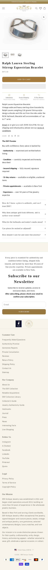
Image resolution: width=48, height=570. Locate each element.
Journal (5, 413)
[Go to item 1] (5, 55)
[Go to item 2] (12, 55)
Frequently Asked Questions (13, 340)
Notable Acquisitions (10, 393)
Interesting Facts (9, 425)
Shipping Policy (8, 364)
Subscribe (24, 312)
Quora (4, 466)
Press (4, 417)
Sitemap (5, 372)
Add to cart (24, 79)
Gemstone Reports (10, 348)
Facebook (6, 450)
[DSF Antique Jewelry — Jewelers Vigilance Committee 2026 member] (29, 323)
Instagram (6, 442)
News (4, 421)
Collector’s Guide (9, 401)
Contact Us (6, 368)
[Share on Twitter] (12, 136)
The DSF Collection (10, 389)
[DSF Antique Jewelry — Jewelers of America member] (18, 323)
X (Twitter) (6, 446)
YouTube (5, 458)
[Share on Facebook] (9, 136)
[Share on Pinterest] (15, 136)
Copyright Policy (9, 487)
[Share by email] (18, 136)
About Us (6, 385)
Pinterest (6, 462)
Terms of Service (9, 483)
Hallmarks (6, 409)
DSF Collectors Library (11, 397)
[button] (24, 86)
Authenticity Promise (10, 344)
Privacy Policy (8, 479)
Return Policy (7, 360)
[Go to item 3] (20, 55)
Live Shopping (8, 429)
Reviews (5, 356)
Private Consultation (10, 352)
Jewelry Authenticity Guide (13, 405)
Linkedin (5, 454)
